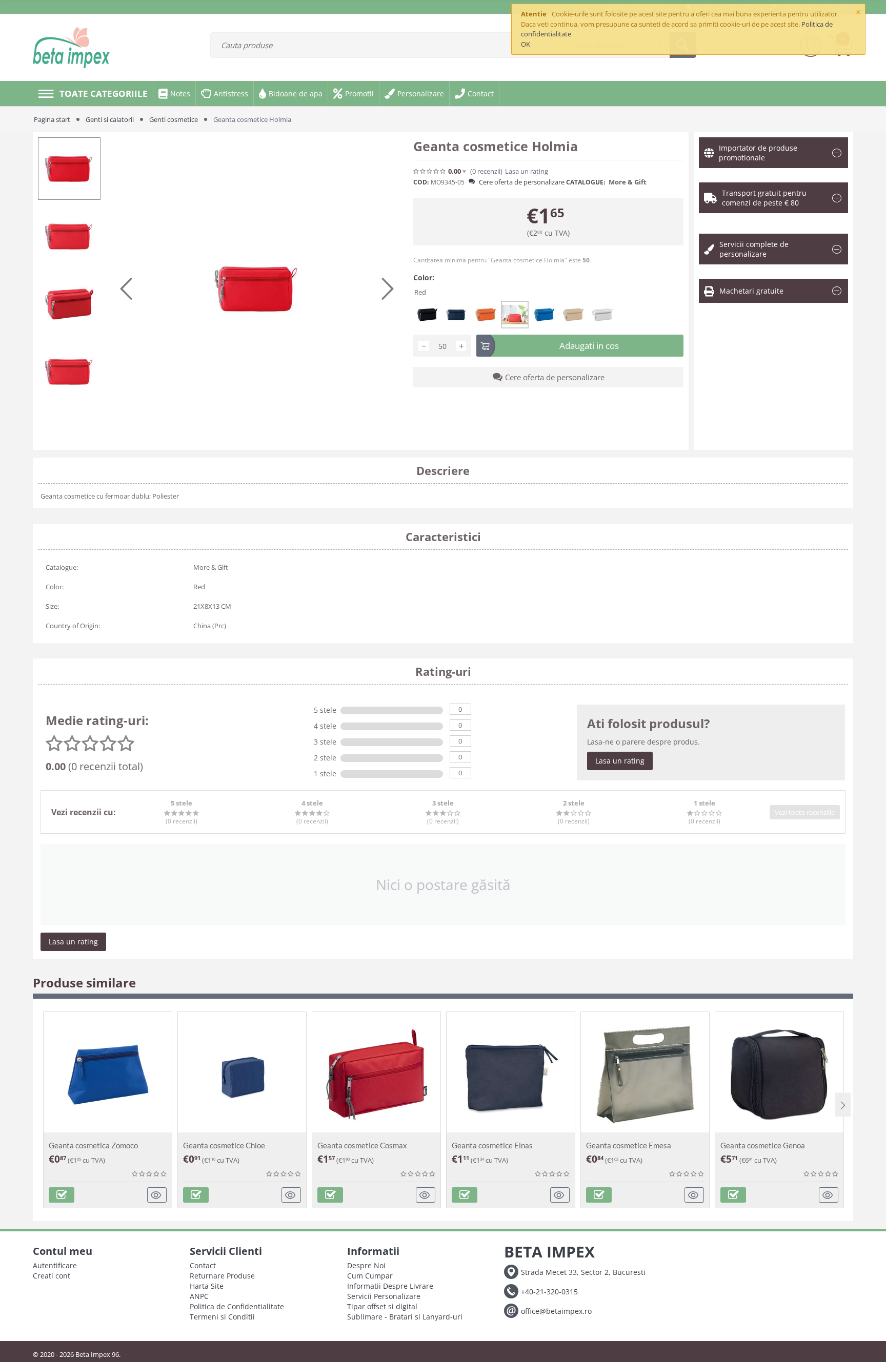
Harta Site (207, 1286)
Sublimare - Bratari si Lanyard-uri (404, 1317)
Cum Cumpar (370, 1276)
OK (525, 44)
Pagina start (52, 119)
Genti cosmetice (173, 119)
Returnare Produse (222, 1276)
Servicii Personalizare (383, 1296)
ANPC (199, 1296)
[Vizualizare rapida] (157, 1195)
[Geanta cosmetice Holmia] (257, 288)
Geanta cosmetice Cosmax (362, 1145)
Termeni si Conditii (222, 1317)
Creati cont (51, 1276)
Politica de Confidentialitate (237, 1306)
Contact (203, 1265)
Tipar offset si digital (382, 1306)
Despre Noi (366, 1265)
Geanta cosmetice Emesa (628, 1145)
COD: (421, 182)
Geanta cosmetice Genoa (762, 1145)
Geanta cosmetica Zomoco (93, 1145)
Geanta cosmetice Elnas (492, 1145)
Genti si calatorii (110, 119)
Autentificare (55, 1265)
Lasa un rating (620, 761)
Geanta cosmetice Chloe (224, 1145)
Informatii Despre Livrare (390, 1286)
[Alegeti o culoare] (61, 1195)
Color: (423, 277)
